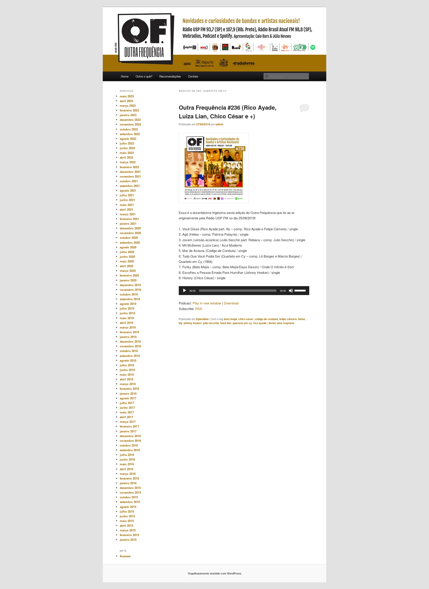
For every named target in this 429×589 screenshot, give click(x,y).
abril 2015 (126, 525)
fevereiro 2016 (129, 478)
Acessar (125, 556)
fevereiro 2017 (129, 426)
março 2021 (128, 214)
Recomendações (170, 76)
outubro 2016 (129, 445)
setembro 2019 (130, 299)
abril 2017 (126, 417)
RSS (198, 308)
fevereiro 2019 (129, 332)
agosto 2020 (128, 247)
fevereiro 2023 (129, 110)
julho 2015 (127, 511)
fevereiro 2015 (129, 535)
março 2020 (128, 270)
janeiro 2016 (128, 483)
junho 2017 (127, 407)
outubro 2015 (129, 497)
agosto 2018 (128, 360)
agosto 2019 (128, 304)
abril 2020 (126, 266)
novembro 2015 (130, 492)
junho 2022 (127, 148)
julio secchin (211, 323)
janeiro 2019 (128, 337)
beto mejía (230, 319)
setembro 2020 (130, 242)
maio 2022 (127, 153)
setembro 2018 (130, 356)
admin (219, 124)
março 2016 (128, 474)
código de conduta (266, 319)
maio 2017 (127, 412)
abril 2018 (126, 379)
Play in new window (207, 303)
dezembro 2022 (130, 119)
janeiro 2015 (128, 539)
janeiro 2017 (128, 431)
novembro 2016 (130, 440)
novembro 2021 (130, 176)
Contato (193, 76)
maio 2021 (127, 205)
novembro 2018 (130, 346)
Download (231, 303)
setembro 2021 (130, 186)
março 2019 (128, 327)
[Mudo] (291, 290)
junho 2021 (127, 200)
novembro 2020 (130, 233)
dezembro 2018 (130, 341)
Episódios (202, 319)
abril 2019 (126, 323)
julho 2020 (127, 252)
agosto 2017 (128, 398)
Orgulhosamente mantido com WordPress (214, 573)
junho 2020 (127, 256)
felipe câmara (288, 319)
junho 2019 (127, 313)
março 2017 (128, 421)
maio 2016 (127, 464)
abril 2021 (126, 209)
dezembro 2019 (130, 285)
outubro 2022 (129, 129)
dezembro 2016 (130, 436)
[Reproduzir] (184, 290)
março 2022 (128, 162)
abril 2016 (126, 469)
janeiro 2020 (128, 280)
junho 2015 (127, 516)
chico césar (245, 319)
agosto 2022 (128, 138)
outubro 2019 (129, 294)
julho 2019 (127, 308)
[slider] (300, 290)
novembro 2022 (130, 124)
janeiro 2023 (128, 115)
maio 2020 (127, 261)
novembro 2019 (130, 289)
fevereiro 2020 (129, 275)
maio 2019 (127, 318)
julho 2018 (127, 365)
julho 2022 (127, 143)
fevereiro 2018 (129, 388)
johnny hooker (193, 323)
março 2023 (128, 105)
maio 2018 (127, 374)
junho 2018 (127, 370)
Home (124, 76)
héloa (301, 319)
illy (180, 323)
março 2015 (128, 530)
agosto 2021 (128, 190)
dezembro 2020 (130, 228)
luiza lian (225, 323)
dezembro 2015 (130, 488)
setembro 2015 (130, 502)
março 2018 (128, 384)
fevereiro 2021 (129, 219)
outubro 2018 (129, 351)
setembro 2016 (130, 450)
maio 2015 (127, 521)
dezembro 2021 (130, 172)
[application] (244, 290)
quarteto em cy (242, 323)
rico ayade (260, 323)
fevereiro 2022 (129, 167)
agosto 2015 (128, 507)
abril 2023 (126, 101)
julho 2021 (127, 195)
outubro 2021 (129, 181)
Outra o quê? (144, 76)
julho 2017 (127, 403)
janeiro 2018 (128, 393)
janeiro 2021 (128, 223)
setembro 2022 (130, 134)
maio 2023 (127, 96)
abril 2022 (126, 157)
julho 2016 (127, 455)
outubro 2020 (129, 237)
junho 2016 (127, 459)
